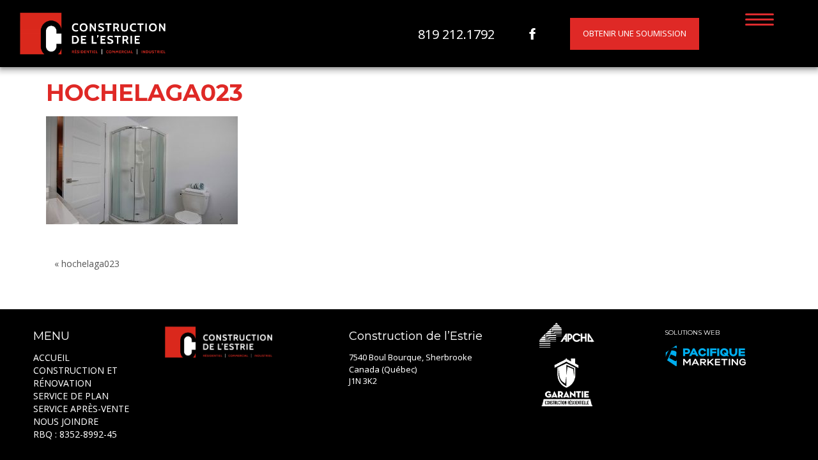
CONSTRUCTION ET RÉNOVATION (75, 376)
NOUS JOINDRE (65, 421)
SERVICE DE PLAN (71, 396)
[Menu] (759, 18)
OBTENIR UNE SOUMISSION (634, 33)
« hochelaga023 (87, 263)
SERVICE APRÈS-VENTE (81, 408)
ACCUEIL (51, 357)
